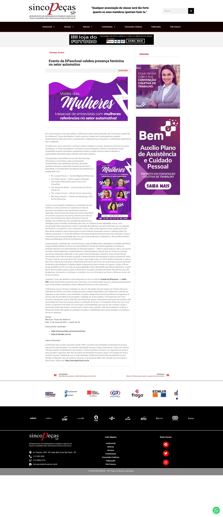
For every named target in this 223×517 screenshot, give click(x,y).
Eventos (61, 53)
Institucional (47, 27)
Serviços (67, 27)
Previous (176, 393)
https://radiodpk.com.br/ (61, 334)
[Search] (191, 11)
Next (48, 393)
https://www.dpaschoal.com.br (77, 360)
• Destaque (53, 53)
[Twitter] (166, 453)
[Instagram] (166, 462)
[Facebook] (166, 444)
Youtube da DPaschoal (109, 279)
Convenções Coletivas (133, 27)
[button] (216, 510)
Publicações (156, 27)
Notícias (86, 27)
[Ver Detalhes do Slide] (111, 39)
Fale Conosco (175, 27)
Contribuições (107, 27)
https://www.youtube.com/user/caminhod (68, 331)
